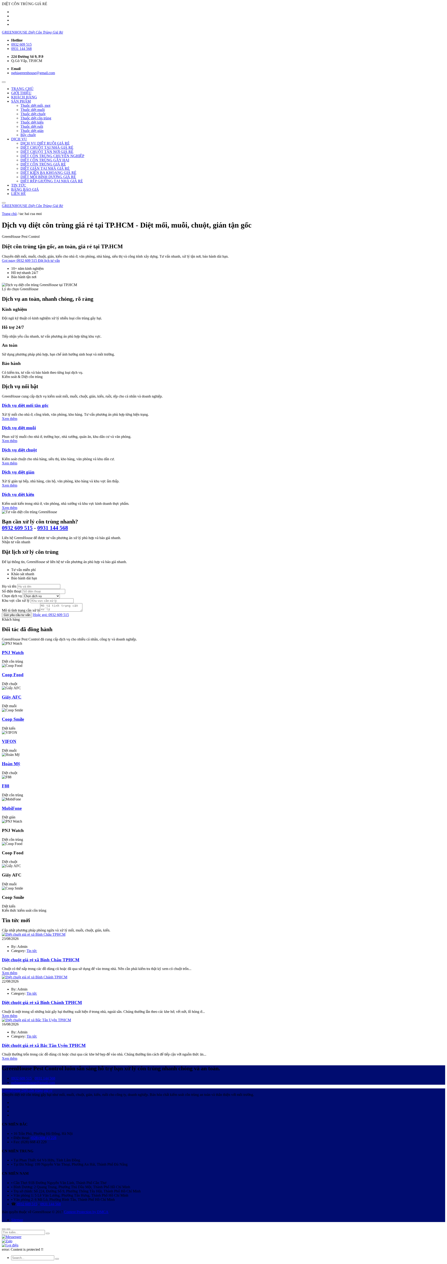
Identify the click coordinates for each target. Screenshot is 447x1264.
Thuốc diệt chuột (32, 114)
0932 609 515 (21, 44)
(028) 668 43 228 (43, 1138)
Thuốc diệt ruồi (31, 126)
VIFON (9, 741)
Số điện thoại (11, 591)
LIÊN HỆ (18, 194)
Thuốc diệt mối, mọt (35, 105)
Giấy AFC (11, 697)
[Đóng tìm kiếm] (4, 1229)
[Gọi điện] (10, 1245)
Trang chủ (9, 214)
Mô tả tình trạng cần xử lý (21, 610)
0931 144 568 (21, 49)
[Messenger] (11, 1237)
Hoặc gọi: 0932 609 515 (51, 615)
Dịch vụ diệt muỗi (19, 427)
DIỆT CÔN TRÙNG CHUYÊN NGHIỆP (52, 156)
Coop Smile (13, 719)
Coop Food (13, 674)
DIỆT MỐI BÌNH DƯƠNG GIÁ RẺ (48, 177)
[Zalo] (7, 1241)
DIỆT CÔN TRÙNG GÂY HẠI (44, 160)
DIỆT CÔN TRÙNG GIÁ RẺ (43, 164)
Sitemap (17, 1220)
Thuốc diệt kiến (32, 122)
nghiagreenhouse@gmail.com (33, 73)
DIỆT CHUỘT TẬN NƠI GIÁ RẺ (46, 152)
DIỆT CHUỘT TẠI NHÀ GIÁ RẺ (46, 147)
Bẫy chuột (28, 135)
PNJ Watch (13, 652)
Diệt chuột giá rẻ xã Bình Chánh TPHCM (42, 1002)
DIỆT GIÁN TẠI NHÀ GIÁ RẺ (45, 168)
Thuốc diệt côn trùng (35, 118)
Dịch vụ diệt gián (18, 472)
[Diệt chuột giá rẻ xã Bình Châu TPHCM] (33, 934)
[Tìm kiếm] (4, 203)
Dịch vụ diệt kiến (18, 494)
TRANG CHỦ (22, 89)
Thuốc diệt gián (32, 131)
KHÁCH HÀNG (24, 97)
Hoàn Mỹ (11, 763)
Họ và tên (9, 586)
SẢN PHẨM (21, 101)
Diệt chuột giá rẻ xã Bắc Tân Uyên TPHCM (44, 1045)
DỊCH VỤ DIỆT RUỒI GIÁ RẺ (45, 143)
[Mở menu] (4, 82)
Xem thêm (9, 419)
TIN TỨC (18, 185)
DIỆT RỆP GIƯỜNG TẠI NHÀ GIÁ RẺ (51, 181)
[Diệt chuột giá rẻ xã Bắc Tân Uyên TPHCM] (36, 1020)
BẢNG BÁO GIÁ (25, 189)
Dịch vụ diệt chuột (19, 449)
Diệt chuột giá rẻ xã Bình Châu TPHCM (40, 959)
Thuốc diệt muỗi (32, 110)
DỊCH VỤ (19, 139)
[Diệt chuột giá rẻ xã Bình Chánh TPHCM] (34, 977)
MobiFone (12, 808)
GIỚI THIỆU (21, 93)
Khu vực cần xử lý (16, 601)
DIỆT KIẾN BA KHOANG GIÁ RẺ (48, 173)
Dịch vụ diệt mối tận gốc (25, 405)
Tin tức (32, 951)
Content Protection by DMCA (86, 1212)
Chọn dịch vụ (12, 596)
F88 (5, 785)
